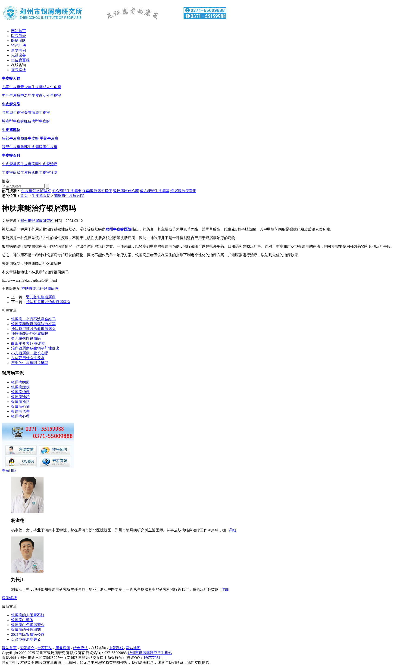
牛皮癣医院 (41, 196)
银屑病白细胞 (22, 620)
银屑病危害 (20, 411)
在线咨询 (18, 65)
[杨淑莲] (27, 512)
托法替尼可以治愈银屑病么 (48, 302)
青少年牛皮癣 (31, 87)
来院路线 (18, 70)
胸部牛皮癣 (29, 147)
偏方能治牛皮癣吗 (154, 191)
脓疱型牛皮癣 (13, 121)
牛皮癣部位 (11, 130)
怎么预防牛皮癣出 (66, 191)
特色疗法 (18, 45)
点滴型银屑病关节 (26, 639)
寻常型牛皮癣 (13, 113)
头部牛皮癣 (11, 138)
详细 (232, 530)
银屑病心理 (20, 416)
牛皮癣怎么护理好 (36, 191)
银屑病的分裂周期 (26, 630)
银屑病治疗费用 (183, 191)
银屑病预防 (20, 402)
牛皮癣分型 (11, 104)
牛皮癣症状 (11, 173)
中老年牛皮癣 (31, 95)
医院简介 (18, 36)
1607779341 (153, 658)
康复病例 (18, 50)
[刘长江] (27, 571)
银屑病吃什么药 (126, 191)
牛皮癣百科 (20, 60)
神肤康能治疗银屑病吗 (39, 288)
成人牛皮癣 (52, 87)
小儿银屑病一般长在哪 (29, 353)
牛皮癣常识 (11, 164)
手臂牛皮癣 (49, 138)
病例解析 (9, 598)
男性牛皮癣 (11, 95)
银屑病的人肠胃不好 (27, 615)
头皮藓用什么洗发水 (27, 358)
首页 (24, 196)
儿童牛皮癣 (11, 87)
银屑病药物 (20, 406)
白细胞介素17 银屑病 (28, 343)
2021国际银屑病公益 (27, 634)
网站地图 (133, 648)
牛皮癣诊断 (29, 173)
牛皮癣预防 (48, 173)
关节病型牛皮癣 (37, 113)
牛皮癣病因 (29, 164)
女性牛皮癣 (52, 95)
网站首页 (18, 31)
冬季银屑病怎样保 (97, 191)
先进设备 (18, 55)
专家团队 (9, 471)
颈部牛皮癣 (30, 138)
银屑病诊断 (20, 397)
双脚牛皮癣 (48, 147)
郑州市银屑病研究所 (37, 221)
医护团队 (18, 41)
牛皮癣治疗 (48, 164)
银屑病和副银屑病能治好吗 (33, 324)
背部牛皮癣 (11, 147)
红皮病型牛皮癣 (37, 121)
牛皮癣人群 (11, 78)
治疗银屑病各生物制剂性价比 (35, 348)
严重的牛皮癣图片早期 (29, 363)
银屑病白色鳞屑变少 (27, 625)
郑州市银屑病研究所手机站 (150, 653)
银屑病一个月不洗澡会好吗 (33, 319)
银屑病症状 (20, 387)
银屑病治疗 (20, 392)
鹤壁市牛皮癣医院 (69, 196)
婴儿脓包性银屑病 (41, 297)
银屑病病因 (20, 382)
